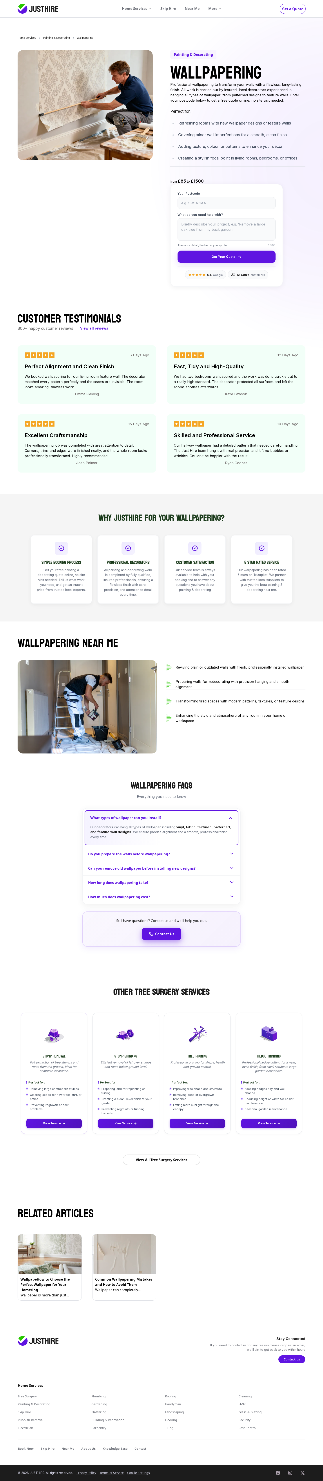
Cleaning (245, 1396)
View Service (52, 1123)
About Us (88, 1448)
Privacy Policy (86, 1473)
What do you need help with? (200, 214)
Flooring (171, 1420)
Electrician (25, 1428)
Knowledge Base (115, 1448)
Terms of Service (112, 1473)
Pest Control (247, 1428)
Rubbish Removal (31, 1420)
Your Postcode (189, 193)
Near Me (192, 8)
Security (244, 1420)
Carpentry (98, 1428)
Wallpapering (85, 38)
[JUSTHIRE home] (38, 9)
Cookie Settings (138, 1473)
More (212, 8)
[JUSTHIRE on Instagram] (290, 1473)
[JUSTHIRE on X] (302, 1473)
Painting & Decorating (56, 38)
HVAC (242, 1404)
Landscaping (174, 1412)
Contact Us (164, 933)
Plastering (98, 1412)
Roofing (170, 1396)
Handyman (173, 1404)
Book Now (26, 1448)
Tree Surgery (27, 1396)
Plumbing (98, 1396)
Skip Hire (168, 8)
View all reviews (94, 328)
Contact (140, 1448)
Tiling (169, 1428)
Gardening (99, 1404)
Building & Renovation (107, 1420)
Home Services (134, 8)
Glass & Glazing (250, 1412)
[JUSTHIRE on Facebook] (278, 1473)
